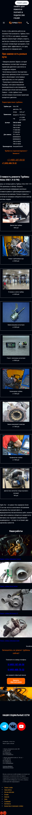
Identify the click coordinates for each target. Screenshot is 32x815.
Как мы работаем (9, 792)
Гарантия (6, 797)
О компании (7, 801)
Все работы (29, 646)
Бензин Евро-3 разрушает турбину (13, 806)
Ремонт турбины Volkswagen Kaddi (9, 641)
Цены (5, 799)
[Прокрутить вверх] (1, 813)
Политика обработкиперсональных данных (8, 767)
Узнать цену (22, 3)
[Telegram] (4, 729)
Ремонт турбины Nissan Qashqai (8, 586)
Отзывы (6, 794)
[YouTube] (21, 729)
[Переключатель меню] (4, 22)
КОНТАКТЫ (7, 804)
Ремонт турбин (8, 787)
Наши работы (8, 790)
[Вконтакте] (13, 729)
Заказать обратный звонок (16, 681)
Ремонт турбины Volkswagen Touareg (10, 559)
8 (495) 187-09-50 (16, 664)
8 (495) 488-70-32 (16, 669)
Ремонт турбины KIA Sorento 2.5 (9, 613)
